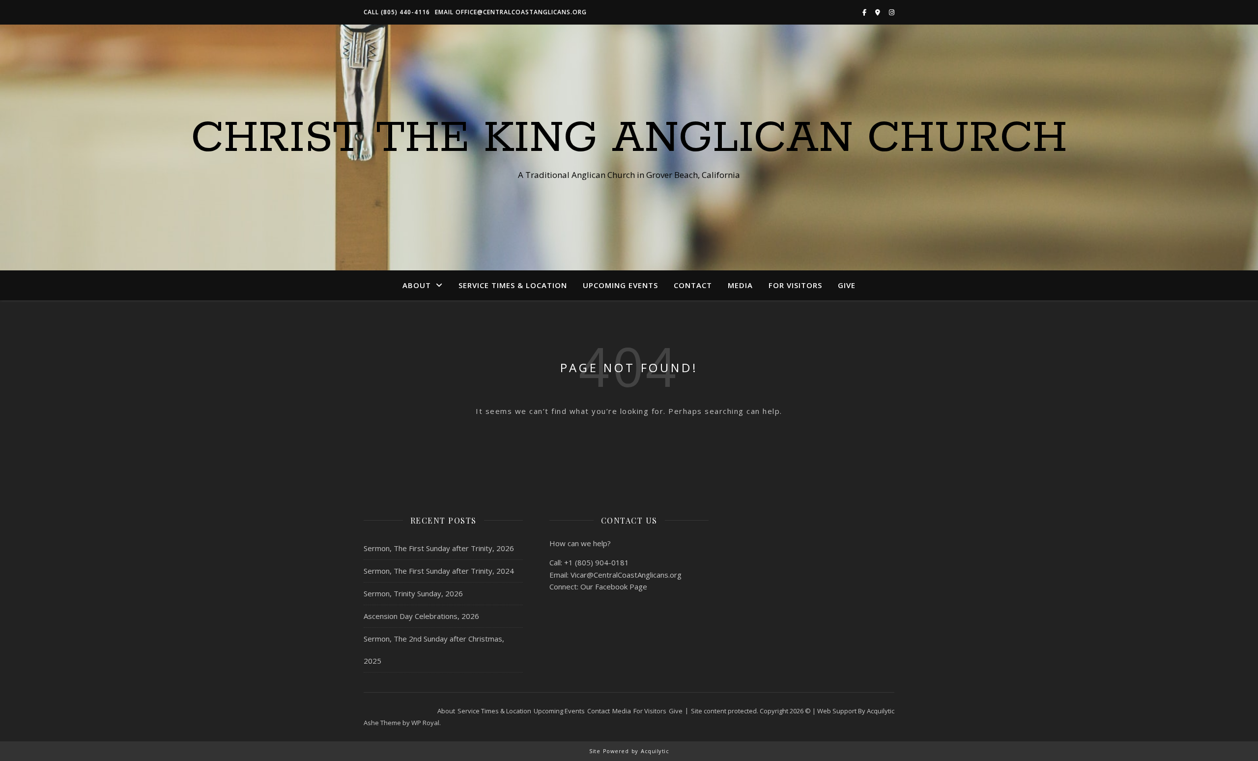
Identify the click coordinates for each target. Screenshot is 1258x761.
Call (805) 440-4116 (397, 12)
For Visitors (795, 285)
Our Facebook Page (613, 586)
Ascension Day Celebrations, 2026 (421, 616)
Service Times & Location (512, 285)
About (416, 285)
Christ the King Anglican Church (629, 138)
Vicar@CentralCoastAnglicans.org (626, 575)
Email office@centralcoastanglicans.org (511, 12)
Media (740, 285)
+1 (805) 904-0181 (596, 562)
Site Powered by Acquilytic (629, 751)
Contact (693, 285)
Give (847, 285)
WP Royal (425, 722)
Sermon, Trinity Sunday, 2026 (413, 593)
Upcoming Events (620, 285)
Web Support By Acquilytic (855, 710)
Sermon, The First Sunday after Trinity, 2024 (439, 571)
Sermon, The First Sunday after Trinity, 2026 (439, 548)
